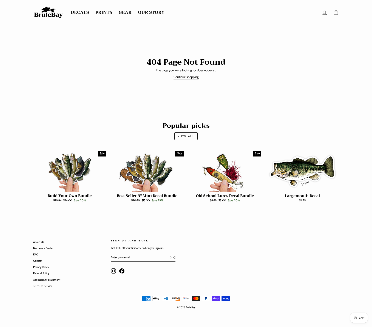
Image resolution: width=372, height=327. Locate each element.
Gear (125, 12)
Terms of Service (43, 286)
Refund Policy (41, 273)
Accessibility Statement (46, 279)
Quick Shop (69, 187)
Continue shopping (186, 77)
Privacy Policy (41, 267)
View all (186, 136)
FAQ (35, 254)
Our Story (151, 12)
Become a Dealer (43, 248)
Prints (103, 12)
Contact (37, 260)
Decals (80, 12)
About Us (38, 242)
